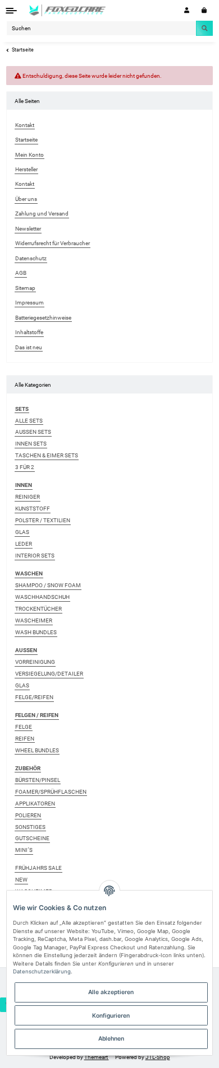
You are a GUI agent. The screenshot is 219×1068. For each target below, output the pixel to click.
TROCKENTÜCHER (38, 608)
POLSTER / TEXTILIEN (42, 520)
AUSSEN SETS (33, 431)
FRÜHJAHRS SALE (38, 868)
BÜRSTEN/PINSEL (37, 780)
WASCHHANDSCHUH (42, 597)
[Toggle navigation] (11, 10)
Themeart (96, 1057)
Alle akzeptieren (111, 992)
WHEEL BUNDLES (37, 750)
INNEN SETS (31, 443)
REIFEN (24, 738)
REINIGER (27, 496)
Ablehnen (111, 1038)
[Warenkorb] (204, 10)
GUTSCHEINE (32, 838)
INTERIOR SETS (34, 555)
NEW (21, 879)
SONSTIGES (30, 827)
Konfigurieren (111, 1015)
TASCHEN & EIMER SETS (46, 455)
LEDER (23, 543)
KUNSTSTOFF (32, 508)
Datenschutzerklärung (42, 971)
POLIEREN (28, 815)
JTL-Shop (157, 1057)
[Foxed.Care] (67, 10)
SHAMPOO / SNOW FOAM (48, 585)
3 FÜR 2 (24, 467)
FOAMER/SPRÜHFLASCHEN (50, 791)
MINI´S (24, 850)
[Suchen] (204, 28)
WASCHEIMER (33, 620)
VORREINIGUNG (35, 662)
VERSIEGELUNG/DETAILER (49, 673)
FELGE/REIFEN (34, 697)
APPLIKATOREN (35, 803)
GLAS (22, 532)
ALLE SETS (29, 420)
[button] (186, 10)
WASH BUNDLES (36, 632)
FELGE (23, 726)
